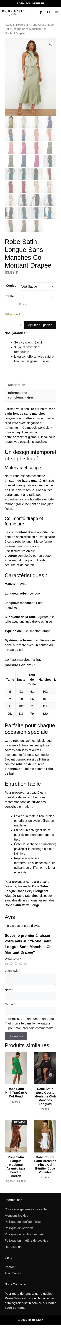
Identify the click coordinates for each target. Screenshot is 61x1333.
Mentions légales (16, 1215)
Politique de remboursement (24, 1234)
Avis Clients (13, 1273)
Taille (10, 296)
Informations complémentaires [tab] (21, 395)
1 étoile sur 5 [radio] (6, 963)
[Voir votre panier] (41, 12)
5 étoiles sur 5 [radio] (25, 963)
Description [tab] (16, 385)
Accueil (9, 24)
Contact (10, 1267)
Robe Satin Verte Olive (30, 24)
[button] (49, 12)
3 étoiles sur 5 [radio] (16, 963)
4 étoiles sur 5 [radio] (21, 963)
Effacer (23, 304)
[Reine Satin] (13, 12)
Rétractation (13, 1246)
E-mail (10, 1004)
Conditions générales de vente (26, 1209)
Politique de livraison (19, 1228)
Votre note (13, 959)
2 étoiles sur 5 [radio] (11, 963)
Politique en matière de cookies (26, 1240)
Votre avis (13, 970)
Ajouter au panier (40, 325)
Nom (9, 990)
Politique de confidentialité (23, 1221)
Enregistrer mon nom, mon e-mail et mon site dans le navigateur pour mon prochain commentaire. (31, 1023)
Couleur (12, 285)
